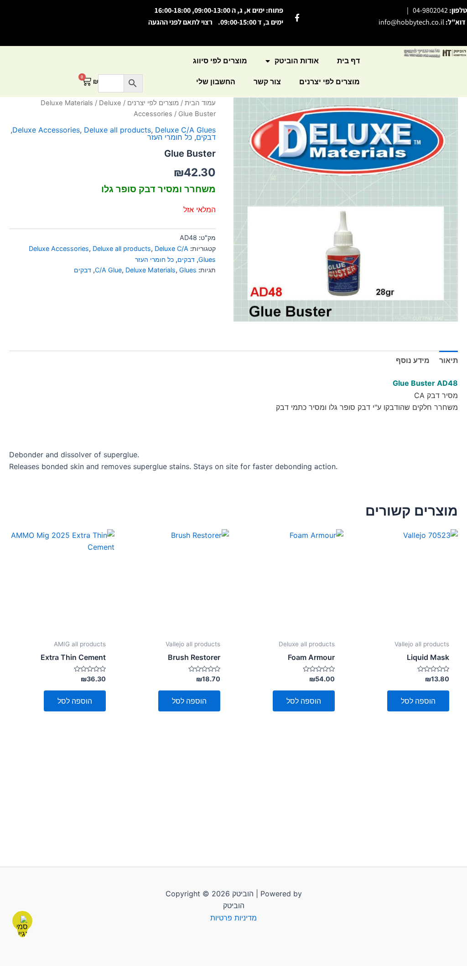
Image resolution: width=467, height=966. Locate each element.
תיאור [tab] (448, 360)
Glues (188, 270)
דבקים (206, 137)
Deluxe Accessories (46, 129)
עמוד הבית (200, 103)
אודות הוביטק (297, 61)
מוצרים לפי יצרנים (329, 82)
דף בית (348, 61)
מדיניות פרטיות (233, 917)
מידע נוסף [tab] (413, 360)
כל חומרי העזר (169, 137)
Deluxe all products (117, 129)
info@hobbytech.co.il (411, 22)
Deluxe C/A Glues (185, 129)
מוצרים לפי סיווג (220, 61)
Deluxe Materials (67, 103)
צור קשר (267, 82)
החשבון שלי (215, 82)
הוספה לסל (418, 700)
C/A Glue (108, 270)
